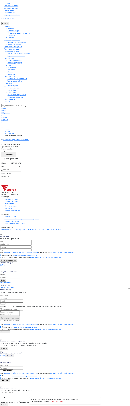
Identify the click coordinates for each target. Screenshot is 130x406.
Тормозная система (11, 51)
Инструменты (9, 99)
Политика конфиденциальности (16, 223)
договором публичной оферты (61, 252)
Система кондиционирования (19, 33)
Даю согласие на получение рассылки (31, 257)
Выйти (2, 355)
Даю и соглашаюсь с (36, 252)
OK (89, 400)
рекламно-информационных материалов (45, 257)
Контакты (8, 208)
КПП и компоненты (15, 60)
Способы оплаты (10, 217)
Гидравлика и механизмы (17, 42)
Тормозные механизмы (16, 56)
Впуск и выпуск (13, 88)
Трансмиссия (9, 58)
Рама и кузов (9, 38)
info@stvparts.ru (7, 230)
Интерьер (11, 28)
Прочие (10, 72)
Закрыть (4, 348)
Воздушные (12, 67)
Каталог (7, 3)
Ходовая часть (9, 76)
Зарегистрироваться (8, 260)
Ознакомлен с (19, 255)
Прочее (7, 102)
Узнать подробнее (57, 401)
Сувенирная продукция (13, 47)
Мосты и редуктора (15, 63)
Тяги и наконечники (15, 44)
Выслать (4, 405)
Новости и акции (10, 13)
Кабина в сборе (13, 31)
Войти (2, 265)
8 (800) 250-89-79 (7, 19)
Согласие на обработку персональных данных (21, 219)
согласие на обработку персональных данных (21, 252)
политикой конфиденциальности (24, 255)
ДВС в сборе (12, 90)
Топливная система (11, 49)
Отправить (5, 332)
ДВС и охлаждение (11, 86)
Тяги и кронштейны (15, 81)
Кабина (7, 26)
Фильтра (7, 65)
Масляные (11, 70)
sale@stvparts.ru (20, 230)
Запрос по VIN (44, 230)
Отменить (10, 355)
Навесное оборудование (17, 95)
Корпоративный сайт (12, 15)
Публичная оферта (11, 221)
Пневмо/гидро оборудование (19, 54)
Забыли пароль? (6, 283)
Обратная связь (56, 230)
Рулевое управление (12, 40)
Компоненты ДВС (14, 92)
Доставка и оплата (11, 8)
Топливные (12, 74)
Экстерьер (11, 35)
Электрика (8, 83)
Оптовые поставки (11, 6)
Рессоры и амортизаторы (17, 79)
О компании (9, 10)
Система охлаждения (15, 97)
